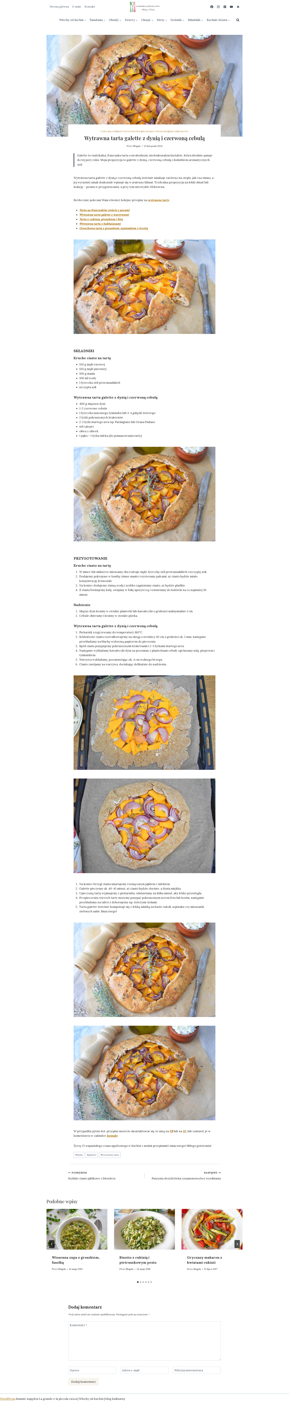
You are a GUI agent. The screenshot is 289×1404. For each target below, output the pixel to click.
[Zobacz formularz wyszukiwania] (238, 20)
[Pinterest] (225, 7)
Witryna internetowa (188, 1370)
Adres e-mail (130, 1370)
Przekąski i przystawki (155, 131)
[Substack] (238, 7)
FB (171, 1131)
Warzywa (183, 131)
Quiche (173, 131)
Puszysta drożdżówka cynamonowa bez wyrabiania (186, 1175)
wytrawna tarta (110, 1154)
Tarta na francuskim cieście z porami (104, 210)
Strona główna (59, 6)
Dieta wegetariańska (129, 131)
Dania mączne (109, 131)
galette (91, 1154)
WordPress (7, 1399)
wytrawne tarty (158, 200)
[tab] (138, 1282)
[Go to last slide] (52, 1244)
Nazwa (74, 1370)
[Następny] (237, 1244)
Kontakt (89, 6)
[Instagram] (218, 7)
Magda (136, 146)
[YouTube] (231, 7)
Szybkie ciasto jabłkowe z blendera (91, 1175)
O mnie (76, 6)
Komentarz (78, 1325)
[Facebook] (212, 7)
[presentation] (76, 1229)
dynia (79, 1154)
